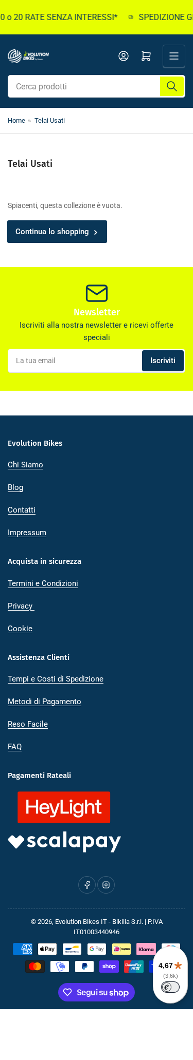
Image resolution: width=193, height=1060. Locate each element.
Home (16, 120)
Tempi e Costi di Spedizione (55, 679)
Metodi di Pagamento (44, 701)
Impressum (27, 532)
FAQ (15, 746)
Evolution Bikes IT (81, 921)
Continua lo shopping (52, 231)
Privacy (21, 606)
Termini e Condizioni (43, 583)
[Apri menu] (174, 56)
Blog (15, 487)
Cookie (20, 628)
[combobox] (96, 86)
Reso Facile (28, 724)
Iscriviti (163, 360)
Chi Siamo (25, 464)
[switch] (170, 987)
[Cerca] (172, 86)
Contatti (22, 510)
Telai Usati (49, 120)
